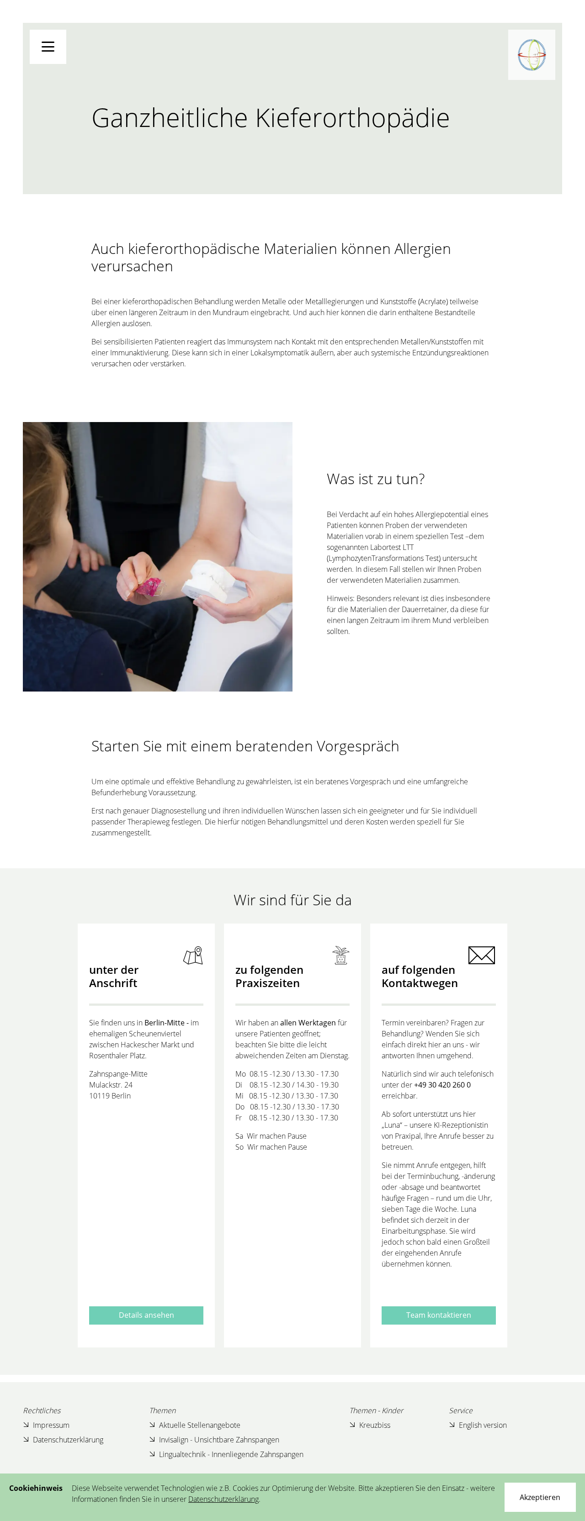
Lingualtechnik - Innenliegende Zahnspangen (231, 1454)
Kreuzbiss (374, 1425)
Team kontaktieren (438, 1315)
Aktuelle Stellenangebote (199, 1425)
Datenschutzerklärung (68, 1440)
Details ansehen (146, 1315)
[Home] (531, 55)
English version (483, 1425)
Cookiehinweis (36, 1488)
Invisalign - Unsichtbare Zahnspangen (219, 1440)
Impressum (51, 1425)
